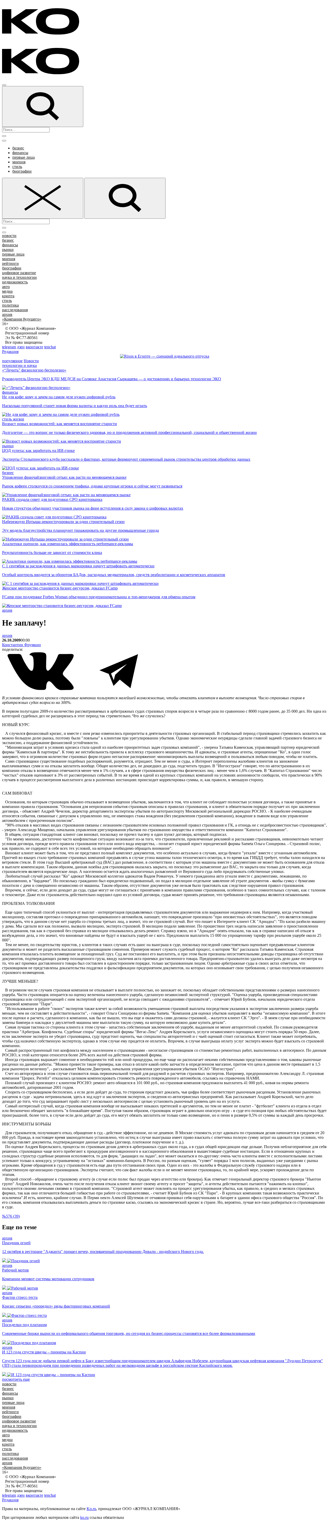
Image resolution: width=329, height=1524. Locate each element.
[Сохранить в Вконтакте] (41, 689)
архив (7, 314)
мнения (18, 162)
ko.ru (84, 1517)
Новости (31, 361)
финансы (20, 152)
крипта (8, 296)
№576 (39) (11, 1216)
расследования (15, 310)
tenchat (50, 347)
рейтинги (10, 263)
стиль (17, 166)
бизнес (18, 148)
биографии (22, 171)
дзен (21, 347)
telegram (9, 347)
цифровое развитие (19, 273)
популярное (12, 361)
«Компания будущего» (21, 319)
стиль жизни (13, 419)
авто (6, 286)
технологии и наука (19, 365)
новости (9, 235)
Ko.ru (91, 1508)
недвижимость (15, 282)
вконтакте (34, 347)
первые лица (23, 157)
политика (10, 305)
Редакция (10, 351)
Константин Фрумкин (21, 645)
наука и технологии (19, 277)
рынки (8, 249)
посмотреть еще (16, 1379)
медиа (7, 291)
